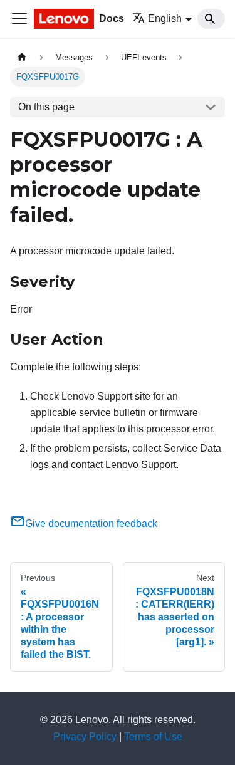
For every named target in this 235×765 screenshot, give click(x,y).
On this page (46, 106)
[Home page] (22, 57)
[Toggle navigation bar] (19, 18)
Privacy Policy (85, 736)
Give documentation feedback (91, 523)
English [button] (165, 18)
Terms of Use (153, 736)
